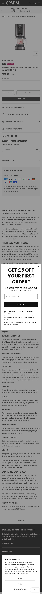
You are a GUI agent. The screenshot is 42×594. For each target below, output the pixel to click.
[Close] (38, 266)
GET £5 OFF (21, 304)
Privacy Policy (25, 573)
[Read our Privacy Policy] (36, 316)
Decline (20, 584)
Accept (20, 579)
